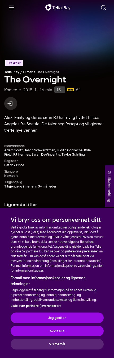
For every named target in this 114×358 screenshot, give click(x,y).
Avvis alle (57, 331)
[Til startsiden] (58, 7)
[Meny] (11, 7)
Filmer (28, 72)
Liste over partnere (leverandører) (36, 306)
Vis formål (57, 344)
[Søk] (103, 7)
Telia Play (11, 72)
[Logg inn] (10, 103)
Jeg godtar (57, 318)
